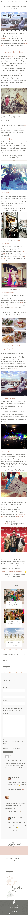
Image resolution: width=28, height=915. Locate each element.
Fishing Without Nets (17, 518)
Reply (20, 772)
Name (5, 687)
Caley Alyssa (17, 289)
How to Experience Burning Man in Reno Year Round (14, 623)
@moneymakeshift (16, 240)
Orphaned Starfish (19, 73)
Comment (5, 713)
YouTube (3, 304)
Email (5, 694)
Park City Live (8, 458)
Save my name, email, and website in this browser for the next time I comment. (13, 709)
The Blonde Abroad (14, 2)
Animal (11, 365)
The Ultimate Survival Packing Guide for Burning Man (14, 644)
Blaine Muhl (14, 260)
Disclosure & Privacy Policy (14, 909)
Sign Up (6, 667)
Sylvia (11, 797)
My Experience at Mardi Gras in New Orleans (14, 604)
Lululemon (12, 307)
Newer (7, 835)
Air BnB (22, 302)
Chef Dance (15, 368)
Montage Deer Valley (6, 404)
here (9, 85)
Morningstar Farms (5, 305)
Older (21, 835)
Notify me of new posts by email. (11, 748)
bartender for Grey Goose (13, 56)
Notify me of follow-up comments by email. (13, 742)
